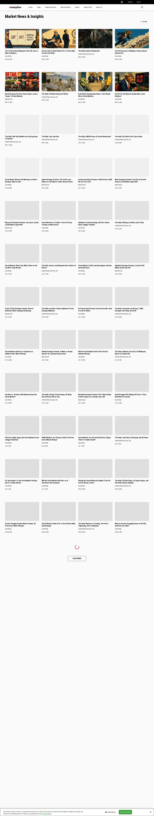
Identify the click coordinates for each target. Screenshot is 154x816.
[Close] (150, 812)
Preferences (111, 812)
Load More (77, 558)
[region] (77, 812)
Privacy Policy (46, 814)
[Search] (142, 7)
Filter (144, 21)
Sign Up (130, 2)
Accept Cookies (125, 812)
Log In (138, 2)
